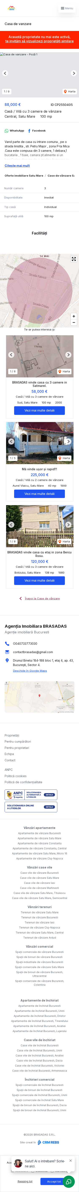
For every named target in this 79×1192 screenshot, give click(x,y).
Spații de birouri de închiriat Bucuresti (39, 1090)
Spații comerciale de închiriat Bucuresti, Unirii (39, 1095)
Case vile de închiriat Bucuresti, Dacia (39, 1060)
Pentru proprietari (17, 748)
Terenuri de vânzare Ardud (39, 937)
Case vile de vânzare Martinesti (39, 888)
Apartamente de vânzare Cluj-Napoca (39, 858)
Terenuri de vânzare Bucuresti (39, 917)
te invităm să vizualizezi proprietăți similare (39, 41)
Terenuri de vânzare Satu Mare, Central (40, 932)
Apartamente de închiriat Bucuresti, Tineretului (39, 1021)
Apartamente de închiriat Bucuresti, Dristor (40, 1016)
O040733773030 (25, 643)
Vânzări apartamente (39, 828)
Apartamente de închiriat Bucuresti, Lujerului (40, 1031)
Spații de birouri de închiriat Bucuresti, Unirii (39, 1110)
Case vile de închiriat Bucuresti (40, 1045)
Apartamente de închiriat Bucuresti (39, 1005)
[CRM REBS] (48, 1142)
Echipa (9, 754)
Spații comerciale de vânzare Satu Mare (39, 967)
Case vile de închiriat (39, 1040)
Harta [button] (71, 91)
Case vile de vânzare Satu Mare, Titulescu (39, 893)
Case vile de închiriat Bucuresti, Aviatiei (40, 1055)
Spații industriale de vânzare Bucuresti (39, 962)
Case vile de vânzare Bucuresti (39, 872)
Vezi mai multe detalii (39, 410)
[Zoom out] (74, 322)
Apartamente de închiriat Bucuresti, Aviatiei (39, 1026)
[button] (5, 73)
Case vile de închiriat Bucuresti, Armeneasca (39, 1070)
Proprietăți (12, 735)
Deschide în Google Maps (30, 670)
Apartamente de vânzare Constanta (40, 843)
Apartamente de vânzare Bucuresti (39, 833)
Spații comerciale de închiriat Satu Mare (39, 1100)
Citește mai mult (17, 165)
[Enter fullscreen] (74, 259)
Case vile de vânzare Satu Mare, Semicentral (39, 898)
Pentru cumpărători (18, 741)
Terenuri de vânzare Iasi (39, 922)
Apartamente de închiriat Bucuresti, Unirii (39, 1010)
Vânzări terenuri (40, 907)
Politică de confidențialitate (23, 782)
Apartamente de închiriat (39, 1000)
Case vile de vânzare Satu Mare (39, 877)
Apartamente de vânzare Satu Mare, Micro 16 (39, 853)
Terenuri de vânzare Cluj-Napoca (39, 927)
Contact (10, 760)
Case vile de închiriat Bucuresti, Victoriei (39, 1065)
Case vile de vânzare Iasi (39, 882)
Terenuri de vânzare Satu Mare (40, 912)
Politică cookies (16, 776)
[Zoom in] (74, 316)
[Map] (39, 291)
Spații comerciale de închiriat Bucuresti (39, 1085)
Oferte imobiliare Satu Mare (24, 175)
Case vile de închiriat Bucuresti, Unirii (39, 1050)
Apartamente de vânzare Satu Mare (39, 838)
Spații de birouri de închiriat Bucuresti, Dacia (40, 1105)
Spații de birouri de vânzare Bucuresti (39, 957)
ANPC (9, 769)
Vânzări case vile (39, 867)
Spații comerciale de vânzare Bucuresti (39, 952)
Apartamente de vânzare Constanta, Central (40, 848)
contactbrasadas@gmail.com (33, 652)
